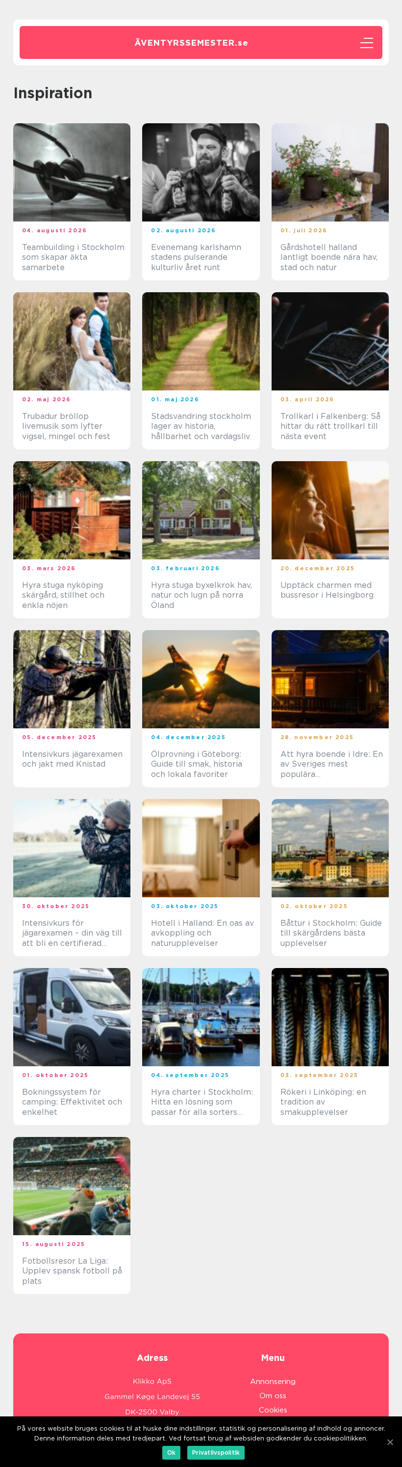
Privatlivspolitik (216, 1452)
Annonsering (273, 1381)
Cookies (273, 1410)
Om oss (272, 1395)
